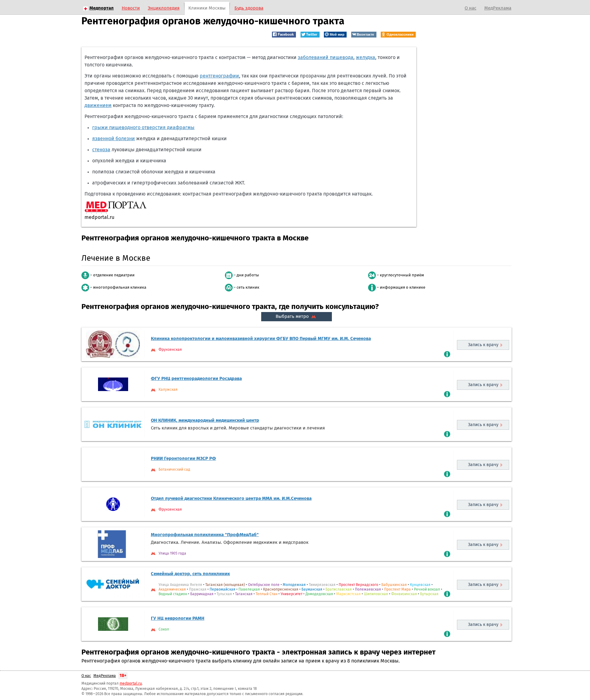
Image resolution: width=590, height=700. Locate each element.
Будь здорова (248, 8)
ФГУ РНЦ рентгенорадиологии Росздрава (196, 378)
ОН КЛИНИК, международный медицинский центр (205, 420)
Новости (131, 8)
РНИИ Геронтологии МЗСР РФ (183, 458)
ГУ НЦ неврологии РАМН (177, 618)
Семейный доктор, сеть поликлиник (190, 573)
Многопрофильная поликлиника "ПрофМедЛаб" (205, 534)
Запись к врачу (483, 345)
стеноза (101, 149)
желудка (365, 57)
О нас (470, 8)
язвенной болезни (113, 138)
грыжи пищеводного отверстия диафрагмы (143, 127)
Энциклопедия (163, 8)
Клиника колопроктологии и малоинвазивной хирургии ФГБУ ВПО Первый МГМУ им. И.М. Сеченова (261, 338)
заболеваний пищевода (325, 57)
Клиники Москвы (207, 8)
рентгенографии (219, 75)
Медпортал (101, 8)
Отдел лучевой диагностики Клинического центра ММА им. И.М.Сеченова (231, 498)
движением (98, 105)
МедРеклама (497, 8)
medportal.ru (131, 684)
